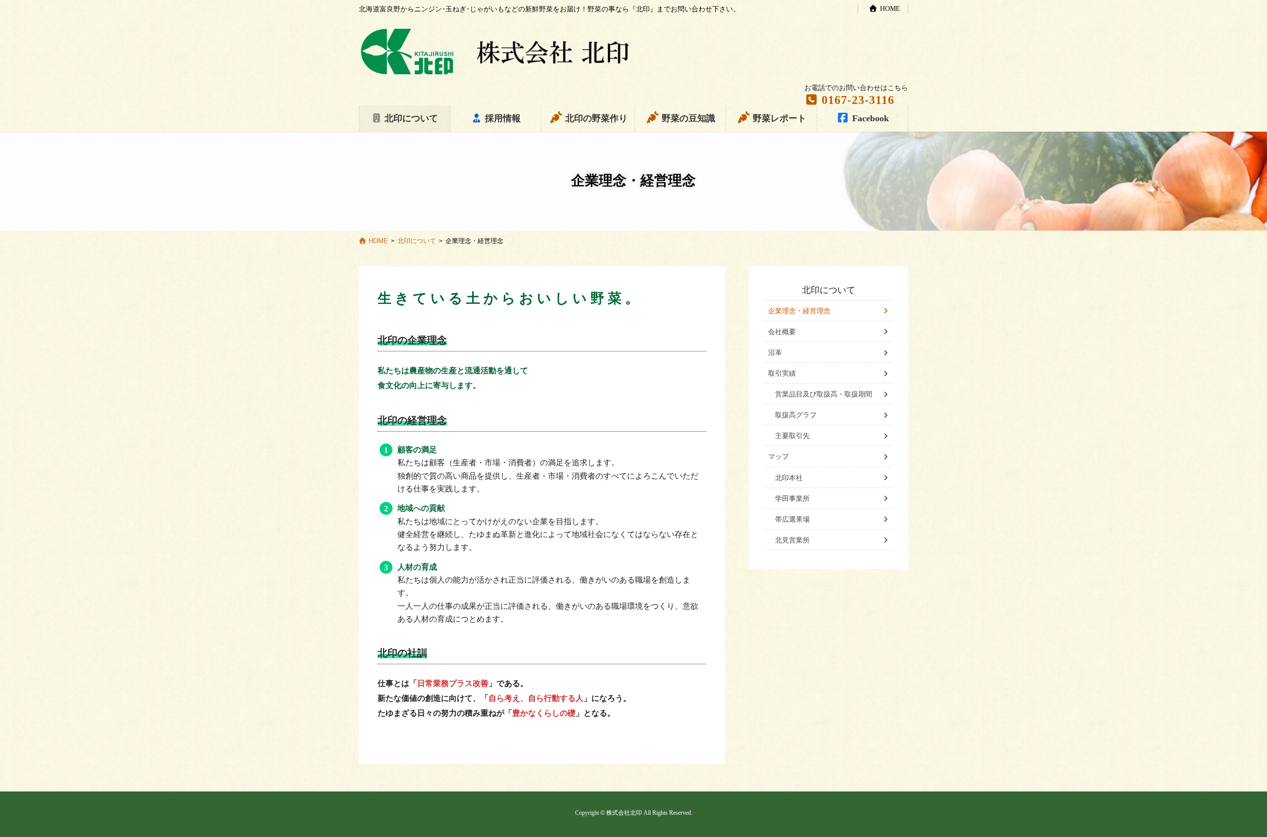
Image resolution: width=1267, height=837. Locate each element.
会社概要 (782, 332)
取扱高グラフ (796, 415)
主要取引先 (792, 436)
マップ (778, 456)
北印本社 (789, 478)
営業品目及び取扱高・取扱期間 (823, 394)
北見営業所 (792, 540)
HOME (890, 8)
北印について (828, 290)
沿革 (775, 352)
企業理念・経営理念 (799, 311)
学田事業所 (792, 498)
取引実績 (782, 373)
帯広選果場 (792, 519)
